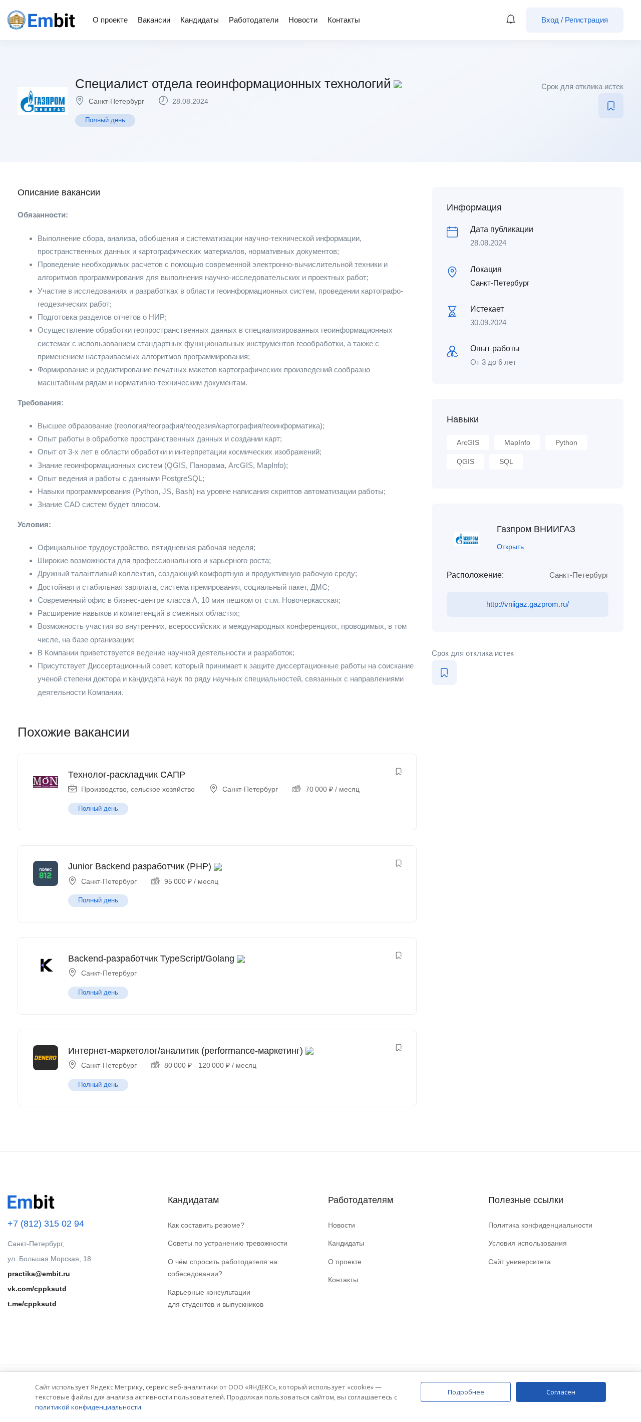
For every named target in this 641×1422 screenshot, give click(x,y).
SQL (506, 461)
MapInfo (517, 442)
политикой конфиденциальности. (89, 1406)
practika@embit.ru (39, 1274)
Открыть (510, 547)
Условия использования (527, 1243)
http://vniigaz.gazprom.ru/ (527, 604)
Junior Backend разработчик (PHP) (139, 866)
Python (566, 442)
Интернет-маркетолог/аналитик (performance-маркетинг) (185, 1051)
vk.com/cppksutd (37, 1289)
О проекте (110, 20)
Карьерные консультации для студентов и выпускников (215, 1298)
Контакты (344, 20)
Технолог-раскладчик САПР (126, 775)
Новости (302, 20)
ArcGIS (468, 442)
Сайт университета (519, 1262)
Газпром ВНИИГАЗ (536, 529)
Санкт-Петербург (116, 101)
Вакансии (154, 20)
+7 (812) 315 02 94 (46, 1224)
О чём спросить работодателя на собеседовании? (222, 1268)
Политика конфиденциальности (540, 1225)
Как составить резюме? (206, 1225)
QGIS (465, 461)
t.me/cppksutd (32, 1304)
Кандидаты (199, 20)
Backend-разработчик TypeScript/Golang (151, 959)
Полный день (105, 120)
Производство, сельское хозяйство (138, 789)
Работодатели (253, 20)
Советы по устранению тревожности (227, 1243)
